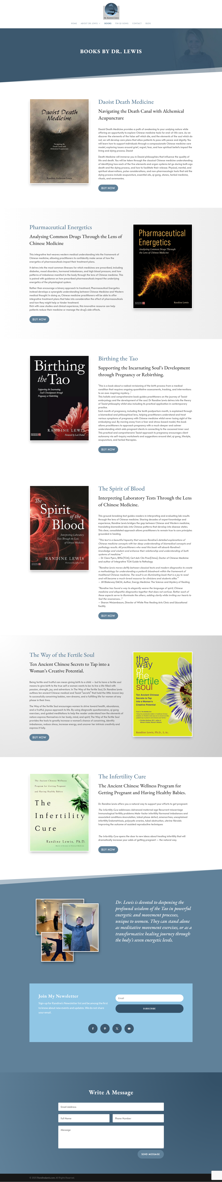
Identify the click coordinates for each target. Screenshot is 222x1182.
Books (108, 23)
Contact (137, 23)
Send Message (151, 1154)
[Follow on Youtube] (129, 1028)
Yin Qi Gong (122, 23)
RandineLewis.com (46, 1177)
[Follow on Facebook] (93, 1028)
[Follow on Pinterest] (105, 1028)
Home (74, 23)
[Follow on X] (117, 1028)
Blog (148, 23)
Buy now (108, 188)
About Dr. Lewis (89, 23)
